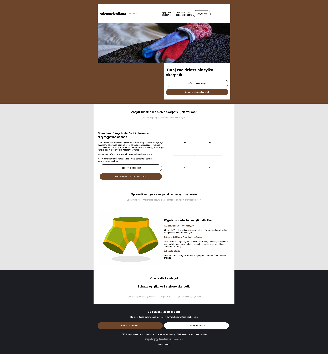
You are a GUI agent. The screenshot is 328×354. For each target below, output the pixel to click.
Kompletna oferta (196, 325)
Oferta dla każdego (197, 83)
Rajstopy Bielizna (164, 344)
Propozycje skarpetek (131, 168)
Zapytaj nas (202, 14)
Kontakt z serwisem (130, 325)
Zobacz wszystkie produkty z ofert (131, 176)
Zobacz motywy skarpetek (197, 92)
